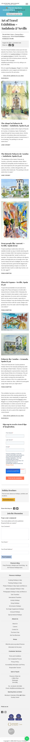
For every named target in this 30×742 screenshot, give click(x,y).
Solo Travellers (15, 594)
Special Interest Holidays (15, 614)
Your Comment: (5, 526)
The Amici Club (15, 632)
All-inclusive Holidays (15, 606)
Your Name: (4, 542)
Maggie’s (20, 399)
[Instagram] (5, 712)
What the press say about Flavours (15, 644)
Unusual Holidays (15, 612)
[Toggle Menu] (27, 4)
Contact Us (15, 629)
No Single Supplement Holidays (15, 609)
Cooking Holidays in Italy (15, 580)
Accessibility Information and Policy (15, 664)
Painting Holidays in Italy (15, 583)
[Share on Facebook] (10, 45)
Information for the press (15, 647)
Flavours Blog (19, 34)
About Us (15, 623)
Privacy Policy (15, 661)
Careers (15, 626)
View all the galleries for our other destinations (12, 77)
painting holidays (15, 54)
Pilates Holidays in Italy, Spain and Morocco (15, 586)
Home (12, 34)
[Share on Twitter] (13, 45)
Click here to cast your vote (14, 14)
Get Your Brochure (15, 635)
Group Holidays (15, 603)
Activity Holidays (15, 600)
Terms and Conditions (15, 656)
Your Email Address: (6, 549)
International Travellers (15, 597)
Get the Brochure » (8, 499)
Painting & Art (6, 36)
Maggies (13, 68)
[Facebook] (2, 712)
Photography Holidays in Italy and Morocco (15, 591)
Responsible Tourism (15, 667)
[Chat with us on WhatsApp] (27, 738)
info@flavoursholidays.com (17, 688)
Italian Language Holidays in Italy (15, 588)
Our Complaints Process (15, 659)
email (12, 60)
